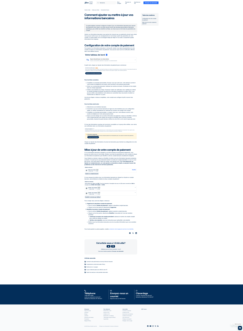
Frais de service (126, 317)
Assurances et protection (128, 314)
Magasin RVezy (87, 320)
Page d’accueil (87, 310)
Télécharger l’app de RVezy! (110, 317)
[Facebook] (130, 233)
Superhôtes (106, 319)
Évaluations (86, 319)
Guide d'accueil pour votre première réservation (97, 272)
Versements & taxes (105, 9)
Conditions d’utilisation (114, 326)
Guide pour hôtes (95, 9)
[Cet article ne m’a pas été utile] (113, 246)
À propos (86, 312)
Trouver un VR (128, 3)
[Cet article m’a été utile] (108, 246)
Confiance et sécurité (127, 315)
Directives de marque (88, 317)
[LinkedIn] (136, 233)
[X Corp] (133, 233)
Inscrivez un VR (137, 3)
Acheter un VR (107, 314)
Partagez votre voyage (127, 320)
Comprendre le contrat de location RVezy (95, 264)
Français (145, 309)
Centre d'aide (87, 9)
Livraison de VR (126, 312)
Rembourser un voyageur (92, 267)
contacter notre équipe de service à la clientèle (121, 229)
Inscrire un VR (106, 312)
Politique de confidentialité (104, 326)
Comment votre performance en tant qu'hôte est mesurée (99, 261)
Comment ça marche (127, 310)
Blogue (85, 314)
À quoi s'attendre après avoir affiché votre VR (96, 269)
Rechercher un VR (107, 310)
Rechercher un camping (109, 315)
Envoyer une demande (151, 2)
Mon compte (119, 3)
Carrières (86, 315)
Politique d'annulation (127, 319)
